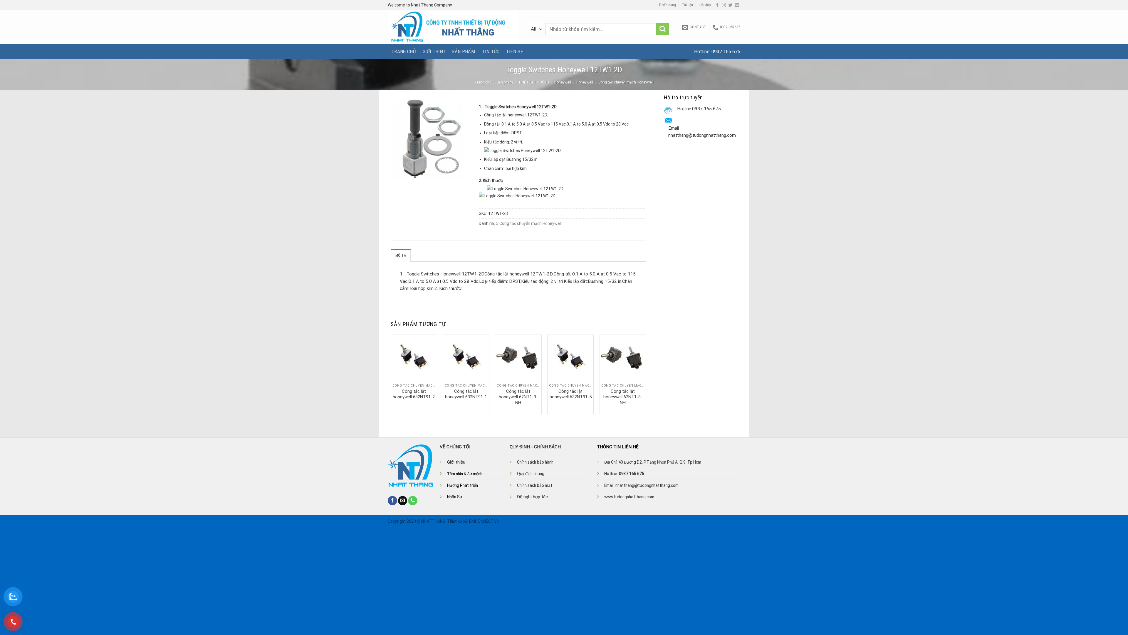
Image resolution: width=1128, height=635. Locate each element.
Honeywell (562, 82)
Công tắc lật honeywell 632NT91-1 (466, 394)
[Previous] (391, 373)
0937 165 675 (725, 51)
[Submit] (662, 29)
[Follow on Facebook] (717, 5)
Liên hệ (515, 51)
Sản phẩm (463, 51)
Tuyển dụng (667, 5)
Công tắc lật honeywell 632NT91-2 (414, 394)
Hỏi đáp (705, 5)
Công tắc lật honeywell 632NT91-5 (571, 394)
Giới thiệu (434, 51)
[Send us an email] (737, 5)
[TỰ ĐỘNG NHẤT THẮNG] (453, 27)
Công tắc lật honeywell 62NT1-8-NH (622, 397)
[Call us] (412, 500)
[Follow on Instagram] (724, 5)
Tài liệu (687, 5)
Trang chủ (403, 51)
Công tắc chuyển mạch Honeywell (626, 82)
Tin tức (490, 51)
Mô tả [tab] (400, 255)
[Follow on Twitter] (730, 5)
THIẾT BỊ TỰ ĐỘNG (533, 82)
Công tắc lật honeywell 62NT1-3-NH (518, 397)
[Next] (645, 373)
